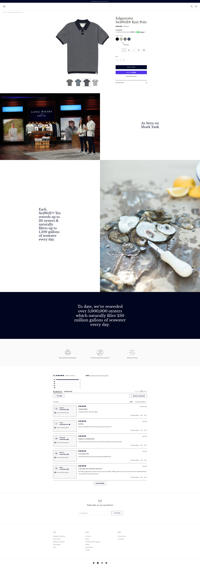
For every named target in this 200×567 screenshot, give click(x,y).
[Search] (191, 6)
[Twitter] (93, 563)
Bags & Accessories (59, 542)
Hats (54, 547)
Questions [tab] (68, 392)
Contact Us (121, 539)
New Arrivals (56, 539)
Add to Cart (131, 67)
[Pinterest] (106, 563)
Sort (131, 402)
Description (120, 82)
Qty (117, 56)
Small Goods (56, 544)
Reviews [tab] (57, 392)
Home (4, 12)
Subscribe (117, 513)
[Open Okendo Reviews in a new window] (141, 391)
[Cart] (196, 6)
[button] (131, 26)
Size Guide (126, 44)
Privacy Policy (122, 536)
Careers (87, 550)
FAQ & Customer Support (92, 542)
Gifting (87, 544)
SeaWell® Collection (59, 536)
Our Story (88, 536)
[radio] (117, 39)
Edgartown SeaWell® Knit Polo (15, 12)
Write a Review (140, 396)
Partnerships (89, 547)
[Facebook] (98, 563)
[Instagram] (102, 563)
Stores (87, 539)
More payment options (131, 76)
